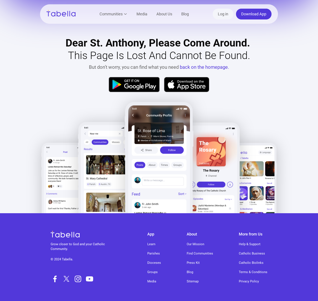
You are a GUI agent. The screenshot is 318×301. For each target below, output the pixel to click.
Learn (151, 244)
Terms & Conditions (253, 272)
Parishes (153, 253)
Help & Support (249, 244)
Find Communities (200, 253)
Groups (152, 272)
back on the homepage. (204, 67)
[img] (134, 84)
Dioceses (154, 263)
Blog (185, 14)
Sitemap (193, 281)
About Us (164, 14)
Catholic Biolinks (251, 263)
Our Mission (195, 244)
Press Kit (193, 263)
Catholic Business (252, 253)
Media (142, 14)
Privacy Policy (249, 281)
